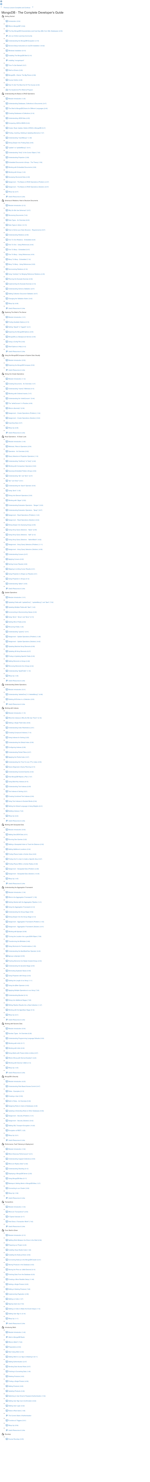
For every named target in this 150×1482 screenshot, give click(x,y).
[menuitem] (1, 5)
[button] (1, 2)
